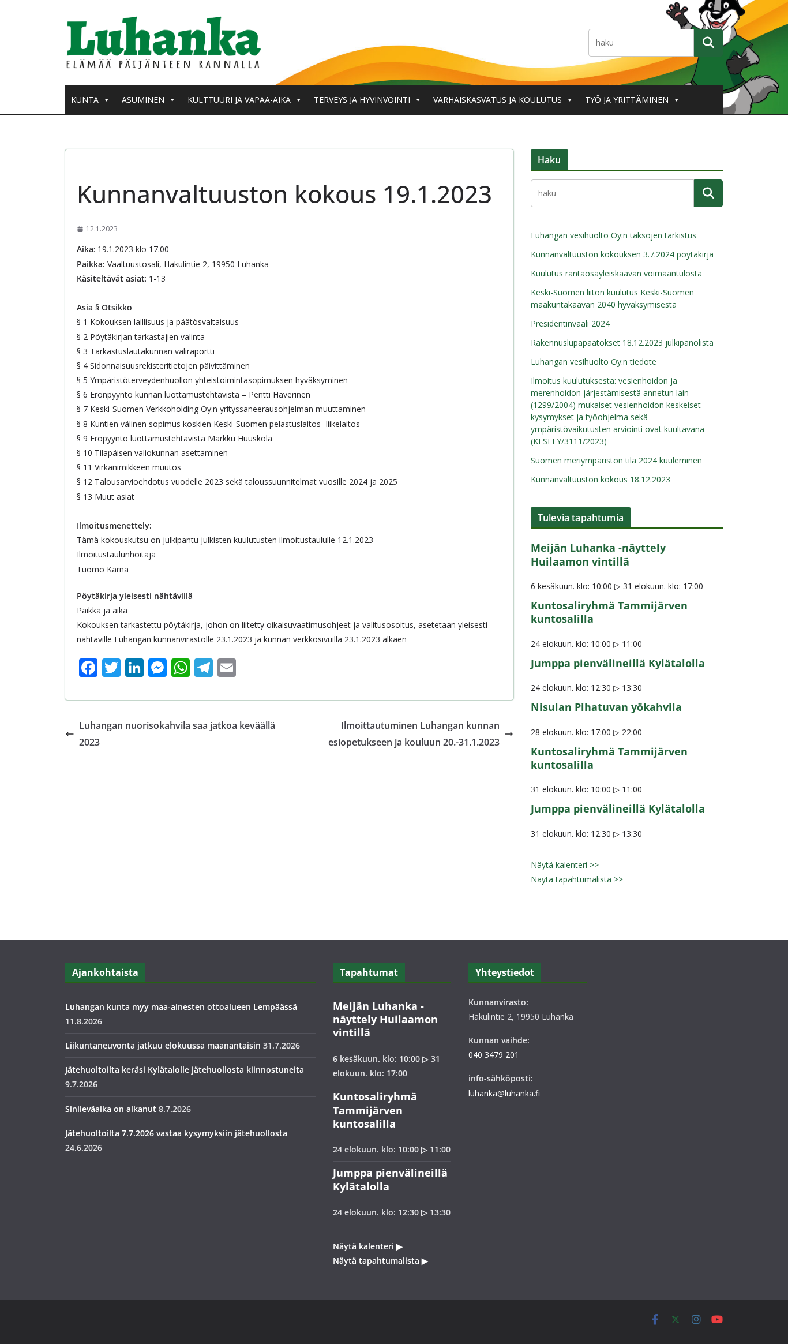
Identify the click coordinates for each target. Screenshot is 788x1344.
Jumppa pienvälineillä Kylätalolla (618, 663)
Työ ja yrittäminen (627, 99)
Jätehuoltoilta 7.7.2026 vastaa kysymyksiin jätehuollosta (176, 1133)
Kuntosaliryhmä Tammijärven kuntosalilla (609, 612)
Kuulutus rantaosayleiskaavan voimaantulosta (616, 273)
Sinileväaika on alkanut (110, 1108)
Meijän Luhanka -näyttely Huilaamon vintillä (598, 554)
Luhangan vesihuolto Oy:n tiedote (593, 361)
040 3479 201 (493, 1054)
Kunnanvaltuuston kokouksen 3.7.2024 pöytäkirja (622, 254)
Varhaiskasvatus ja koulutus (497, 99)
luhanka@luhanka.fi (504, 1093)
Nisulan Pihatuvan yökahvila (606, 707)
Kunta (85, 99)
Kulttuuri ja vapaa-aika (239, 99)
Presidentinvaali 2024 (570, 323)
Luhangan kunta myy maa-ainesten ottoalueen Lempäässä (181, 1006)
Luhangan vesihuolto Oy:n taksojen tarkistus (613, 235)
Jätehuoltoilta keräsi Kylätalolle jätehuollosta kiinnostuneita (184, 1069)
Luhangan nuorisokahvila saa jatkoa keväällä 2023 (177, 733)
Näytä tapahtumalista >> (577, 879)
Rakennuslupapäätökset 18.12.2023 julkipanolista (622, 342)
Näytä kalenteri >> (565, 864)
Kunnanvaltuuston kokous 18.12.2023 (600, 479)
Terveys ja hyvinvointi (362, 99)
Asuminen (143, 99)
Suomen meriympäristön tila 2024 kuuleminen (616, 460)
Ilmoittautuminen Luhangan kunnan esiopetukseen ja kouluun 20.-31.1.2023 (414, 733)
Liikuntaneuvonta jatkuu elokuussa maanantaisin (163, 1045)
